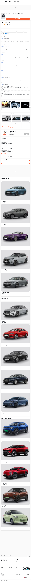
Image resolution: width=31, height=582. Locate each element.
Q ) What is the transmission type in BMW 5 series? (7, 143)
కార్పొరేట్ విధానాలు (2, 573)
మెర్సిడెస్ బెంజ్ (3, 321)
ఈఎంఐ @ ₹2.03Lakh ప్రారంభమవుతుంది (10, 16)
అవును (25, 156)
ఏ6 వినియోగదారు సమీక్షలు (26, 126)
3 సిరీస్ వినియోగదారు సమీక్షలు (16, 126)
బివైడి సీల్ (3, 412)
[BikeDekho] (24, 573)
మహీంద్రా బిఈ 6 (4, 461)
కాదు (28, 156)
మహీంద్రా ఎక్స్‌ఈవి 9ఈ (4, 483)
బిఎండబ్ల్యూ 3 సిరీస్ (4, 201)
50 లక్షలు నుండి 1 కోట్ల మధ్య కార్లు (15, 109)
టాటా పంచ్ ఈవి (4, 505)
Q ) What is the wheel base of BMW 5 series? (7, 151)
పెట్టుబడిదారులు (2, 574)
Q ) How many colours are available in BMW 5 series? (8, 148)
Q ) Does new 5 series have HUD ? (5, 140)
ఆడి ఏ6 (3, 389)
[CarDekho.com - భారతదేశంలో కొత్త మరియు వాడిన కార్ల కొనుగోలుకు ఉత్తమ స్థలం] (4, 1)
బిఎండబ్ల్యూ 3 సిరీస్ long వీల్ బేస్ (6, 292)
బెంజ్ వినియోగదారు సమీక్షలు (6, 126)
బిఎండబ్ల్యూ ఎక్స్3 (4, 269)
